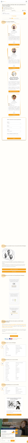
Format (8, 129)
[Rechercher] (25, 13)
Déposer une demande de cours (14, 91)
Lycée (6, 389)
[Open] (20, 123)
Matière (8, 122)
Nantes (6, 377)
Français (6, 352)
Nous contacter (14, 271)
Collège (17, 387)
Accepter (12, 440)
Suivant (14, 138)
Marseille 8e (7, 369)
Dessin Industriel (18, 351)
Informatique (7, 348)
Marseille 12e (7, 372)
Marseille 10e (7, 373)
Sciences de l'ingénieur (19, 347)
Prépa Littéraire (7, 391)
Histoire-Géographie (8, 355)
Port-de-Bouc (7, 362)
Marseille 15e (17, 369)
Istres (16, 366)
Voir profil (14, 44)
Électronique (7, 349)
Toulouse (6, 376)
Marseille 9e (7, 370)
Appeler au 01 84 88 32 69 (14, 269)
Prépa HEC (17, 390)
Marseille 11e (17, 372)
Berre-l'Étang (7, 365)
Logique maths (18, 349)
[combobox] (13, 123)
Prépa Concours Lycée (18, 389)
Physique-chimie (18, 345)
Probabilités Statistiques (19, 348)
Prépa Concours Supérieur (19, 391)
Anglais (17, 352)
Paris (16, 373)
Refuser (9, 440)
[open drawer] (26, 1)
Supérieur (6, 393)
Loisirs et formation (18, 393)
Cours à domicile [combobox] (10, 131)
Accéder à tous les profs (14, 414)
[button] (14, 13)
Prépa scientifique (7, 390)
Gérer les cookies (3, 440)
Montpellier (17, 377)
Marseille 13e (17, 368)
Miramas (17, 365)
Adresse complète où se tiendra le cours (12, 133)
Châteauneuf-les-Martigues (19, 362)
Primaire (6, 387)
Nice (16, 376)
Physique (6, 347)
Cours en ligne (7, 380)
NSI (5, 351)
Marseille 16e (7, 366)
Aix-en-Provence (7, 368)
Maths (6, 345)
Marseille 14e (17, 370)
